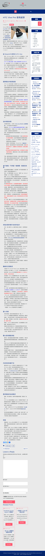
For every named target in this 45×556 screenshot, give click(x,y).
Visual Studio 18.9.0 (35, 60)
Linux (32, 156)
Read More (8, 524)
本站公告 (35, 43)
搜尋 (36, 19)
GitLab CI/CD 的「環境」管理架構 (36, 67)
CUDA (38, 149)
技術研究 (36, 40)
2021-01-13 (7, 508)
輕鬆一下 (35, 46)
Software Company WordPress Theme (11, 553)
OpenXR (39, 166)
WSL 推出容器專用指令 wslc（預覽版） (36, 71)
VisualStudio (35, 169)
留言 (4, 457)
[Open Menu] (15, 11)
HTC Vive (8, 445)
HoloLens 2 (33, 152)
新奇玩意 (11, 24)
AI (35, 142)
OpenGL (33, 162)
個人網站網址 (6, 492)
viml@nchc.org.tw (23, 5)
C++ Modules (33, 149)
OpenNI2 (34, 166)
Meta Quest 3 (33, 157)
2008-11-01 (20, 508)
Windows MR (34, 140)
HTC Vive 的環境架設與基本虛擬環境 (16, 237)
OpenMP (39, 162)
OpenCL (33, 160)
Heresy (13, 20)
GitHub (11, 42)
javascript (33, 154)
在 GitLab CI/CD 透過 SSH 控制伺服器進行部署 (36, 64)
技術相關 (35, 38)
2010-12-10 (7, 528)
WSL (39, 173)
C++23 (37, 148)
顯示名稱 (5, 479)
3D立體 (33, 142)
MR (37, 157)
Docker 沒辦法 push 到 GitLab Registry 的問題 (35, 57)
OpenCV (37, 160)
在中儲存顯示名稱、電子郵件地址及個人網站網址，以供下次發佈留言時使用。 (15, 497)
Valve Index (33, 139)
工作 (35, 35)
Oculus (36, 159)
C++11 (37, 144)
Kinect (38, 154)
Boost (38, 142)
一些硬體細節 (7, 35)
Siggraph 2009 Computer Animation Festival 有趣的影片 (36, 123)
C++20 (33, 148)
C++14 (32, 146)
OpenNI (34, 164)
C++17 (36, 146)
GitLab (37, 151)
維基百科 (24, 143)
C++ (33, 144)
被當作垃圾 (23, 408)
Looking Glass (36, 156)
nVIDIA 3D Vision (14, 370)
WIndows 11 (34, 173)
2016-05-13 (7, 20)
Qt (32, 167)
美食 (35, 36)
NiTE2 (33, 159)
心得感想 (35, 33)
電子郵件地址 (6, 486)
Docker (33, 136)
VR (13, 445)
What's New (36, 44)
